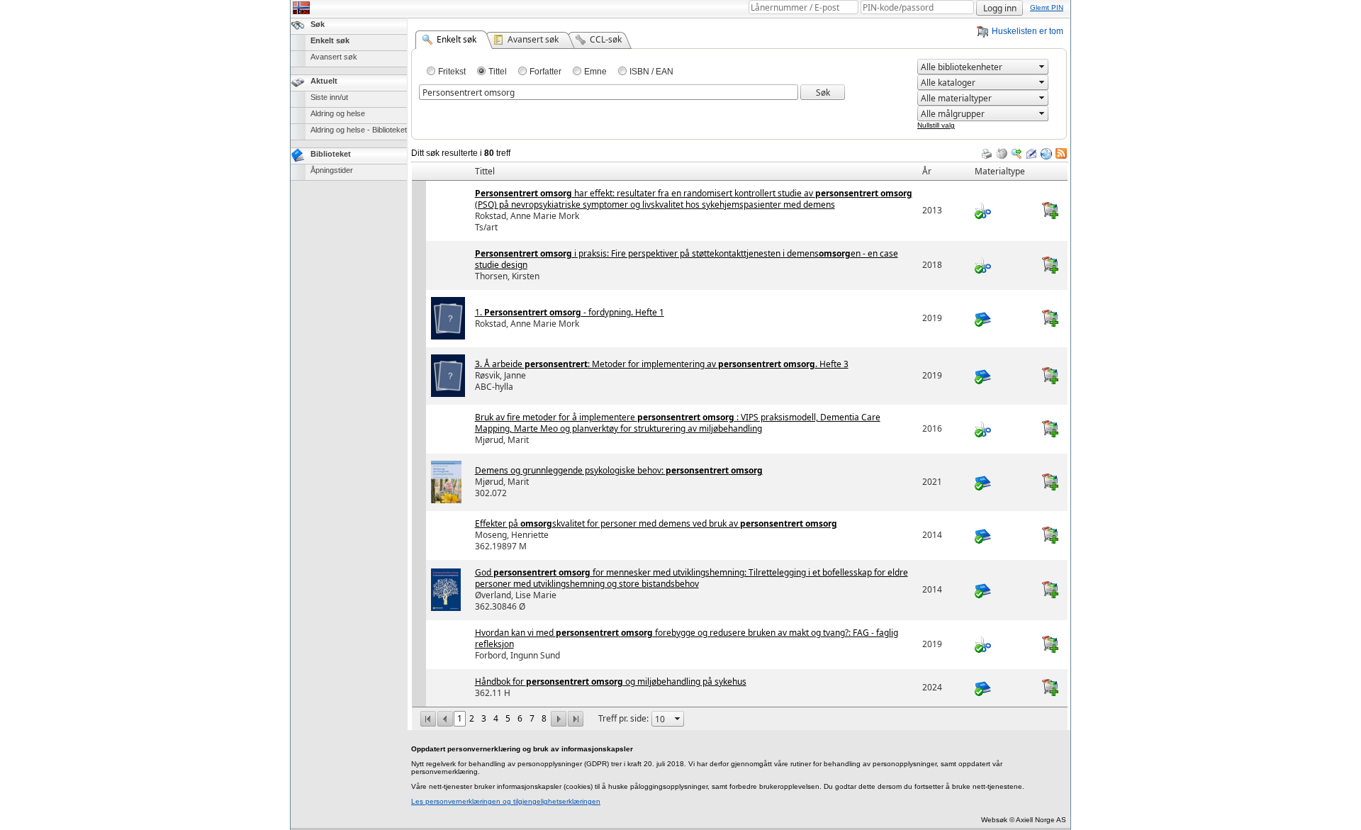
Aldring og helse (337, 113)
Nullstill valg (936, 125)
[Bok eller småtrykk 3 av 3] (1003, 687)
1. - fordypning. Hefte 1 (569, 312)
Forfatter (545, 72)
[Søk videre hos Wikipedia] (1001, 153)
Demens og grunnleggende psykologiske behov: (619, 470)
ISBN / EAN (651, 72)
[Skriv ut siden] (986, 153)
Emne (595, 72)
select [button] (1042, 66)
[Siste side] (575, 718)
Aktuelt (323, 81)
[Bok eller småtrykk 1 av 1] (1003, 535)
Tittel (497, 72)
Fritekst (452, 72)
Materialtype (1000, 171)
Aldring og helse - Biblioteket (358, 129)
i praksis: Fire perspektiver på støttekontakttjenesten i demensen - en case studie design (686, 259)
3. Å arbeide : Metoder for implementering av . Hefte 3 (661, 364)
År (926, 171)
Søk (317, 24)
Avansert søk (333, 56)
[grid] (739, 162)
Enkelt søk (329, 40)
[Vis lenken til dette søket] (1046, 153)
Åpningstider (331, 170)
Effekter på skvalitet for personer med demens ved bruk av (656, 523)
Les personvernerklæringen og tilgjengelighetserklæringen (505, 801)
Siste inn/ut (329, 97)
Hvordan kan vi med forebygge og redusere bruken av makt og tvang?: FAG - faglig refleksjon (686, 638)
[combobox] (977, 67)
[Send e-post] (1031, 153)
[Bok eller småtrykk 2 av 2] (1003, 589)
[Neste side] (558, 718)
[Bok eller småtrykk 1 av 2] (1003, 318)
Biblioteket (330, 154)
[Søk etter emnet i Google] (1016, 153)
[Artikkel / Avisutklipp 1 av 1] (1003, 210)
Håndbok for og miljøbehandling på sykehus (610, 681)
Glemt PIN (1046, 7)
